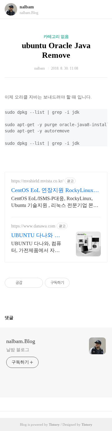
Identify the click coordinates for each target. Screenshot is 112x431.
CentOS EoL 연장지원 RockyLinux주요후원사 (55, 190)
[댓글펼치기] (16, 317)
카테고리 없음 (56, 36)
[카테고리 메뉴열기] (101, 9)
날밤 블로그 (17, 349)
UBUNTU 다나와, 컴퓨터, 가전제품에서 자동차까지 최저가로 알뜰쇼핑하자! (37, 247)
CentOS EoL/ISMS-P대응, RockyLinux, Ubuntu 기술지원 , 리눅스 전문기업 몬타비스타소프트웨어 (54, 202)
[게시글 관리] (36, 282)
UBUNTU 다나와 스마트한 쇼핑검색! (35, 235)
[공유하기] (28, 282)
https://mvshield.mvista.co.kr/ (37, 181)
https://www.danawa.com (33, 226)
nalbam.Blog (20, 341)
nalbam (27, 7)
